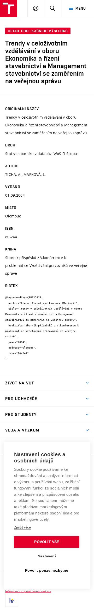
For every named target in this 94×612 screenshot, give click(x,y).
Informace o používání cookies (28, 591)
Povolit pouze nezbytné (46, 570)
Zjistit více (22, 527)
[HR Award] (11, 600)
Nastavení (47, 556)
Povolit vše (46, 542)
